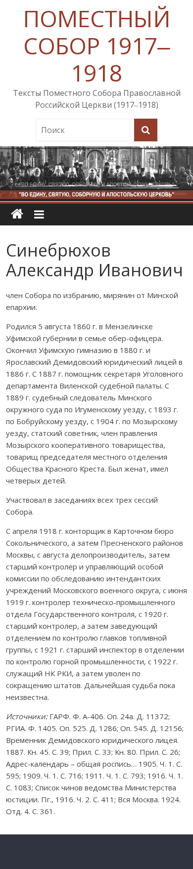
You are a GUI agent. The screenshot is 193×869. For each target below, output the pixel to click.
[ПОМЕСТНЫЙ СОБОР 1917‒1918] (17, 214)
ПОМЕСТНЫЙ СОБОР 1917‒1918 (96, 45)
